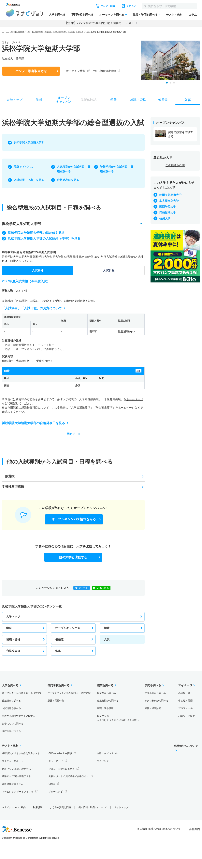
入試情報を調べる (11, 708)
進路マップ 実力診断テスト (16, 776)
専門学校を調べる (82, 14)
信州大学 (164, 218)
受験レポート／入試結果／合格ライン (69, 776)
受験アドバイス (23, 166)
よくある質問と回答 (60, 807)
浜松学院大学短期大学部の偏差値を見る (36, 232)
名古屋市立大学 (169, 200)
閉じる (71, 434)
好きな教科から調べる (156, 700)
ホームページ (134, 399)
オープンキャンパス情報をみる (74, 519)
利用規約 (37, 807)
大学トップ (13, 616)
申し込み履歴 (185, 700)
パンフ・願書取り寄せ (31, 71)
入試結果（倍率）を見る (29, 179)
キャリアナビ (56, 761)
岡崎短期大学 (167, 212)
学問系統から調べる (155, 693)
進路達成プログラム (12, 784)
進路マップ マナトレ (108, 753)
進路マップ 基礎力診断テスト (17, 768)
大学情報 (13, 32)
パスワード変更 (186, 716)
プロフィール (185, 708)
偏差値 (59, 639)
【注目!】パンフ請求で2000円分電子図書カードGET (99, 23)
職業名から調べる (106, 693)
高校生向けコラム (11, 731)
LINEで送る (102, 587)
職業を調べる (105, 685)
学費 (106, 628)
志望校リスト (185, 693)
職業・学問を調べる (145, 14)
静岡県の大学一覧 (26, 32)
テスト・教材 (174, 14)
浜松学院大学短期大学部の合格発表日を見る (33, 423)
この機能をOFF (175, 165)
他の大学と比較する (73, 557)
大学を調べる (57, 14)
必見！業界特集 (56, 700)
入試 (106, 639)
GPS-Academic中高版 (60, 753)
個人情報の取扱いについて (92, 807)
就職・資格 (13, 639)
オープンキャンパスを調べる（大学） (22, 693)
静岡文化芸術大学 (170, 194)
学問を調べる (153, 685)
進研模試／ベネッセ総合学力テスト (21, 753)
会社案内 (194, 829)
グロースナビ (56, 791)
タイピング (102, 761)
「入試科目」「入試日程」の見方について (32, 308)
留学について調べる (12, 723)
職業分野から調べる (107, 700)
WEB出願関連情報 (104, 70)
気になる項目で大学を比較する (18, 716)
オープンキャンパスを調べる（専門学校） (70, 693)
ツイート (83, 587)
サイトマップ (121, 807)
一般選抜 (8, 476)
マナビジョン (24, 13)
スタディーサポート (12, 761)
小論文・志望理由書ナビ (62, 768)
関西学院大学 (167, 206)
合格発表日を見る (68, 179)
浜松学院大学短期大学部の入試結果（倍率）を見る (44, 238)
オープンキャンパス (67, 628)
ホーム (5, 32)
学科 (9, 628)
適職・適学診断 (105, 708)
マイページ (185, 685)
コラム (193, 14)
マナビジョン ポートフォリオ (17, 791)
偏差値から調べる (11, 700)
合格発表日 (13, 650)
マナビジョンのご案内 (14, 807)
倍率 (58, 650)
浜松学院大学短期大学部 (46, 32)
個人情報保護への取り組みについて (159, 828)
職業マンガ (118, 718)
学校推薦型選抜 (13, 486)
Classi (52, 784)
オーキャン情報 (75, 70)
